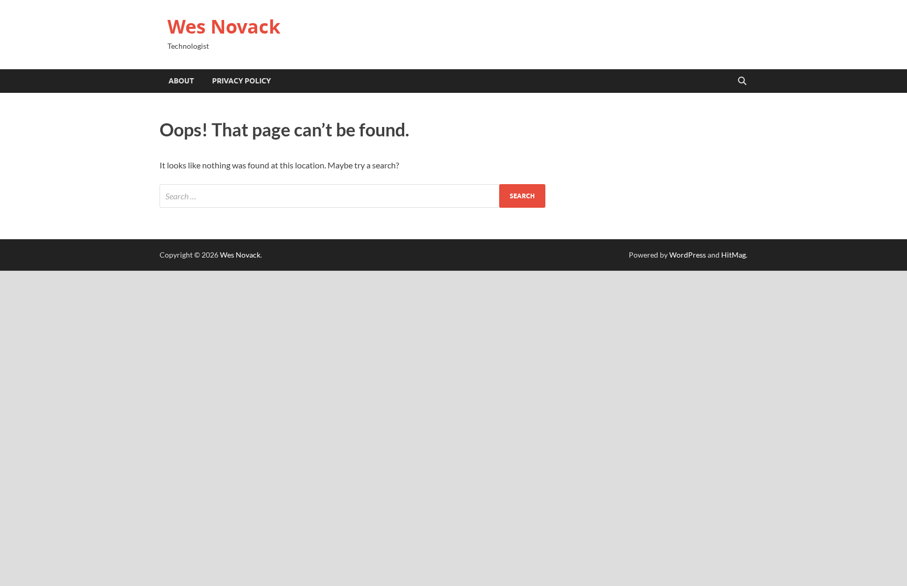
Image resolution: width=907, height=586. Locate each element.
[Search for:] (352, 196)
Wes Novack (223, 26)
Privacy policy (241, 81)
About (181, 81)
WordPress (687, 254)
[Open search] (742, 81)
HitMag (733, 254)
